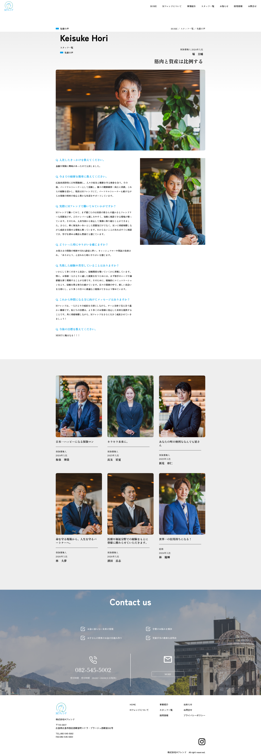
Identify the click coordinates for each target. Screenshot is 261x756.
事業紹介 (191, 6)
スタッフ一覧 (207, 6)
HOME (153, 6)
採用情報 (238, 6)
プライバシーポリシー (194, 715)
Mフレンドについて (172, 6)
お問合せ (252, 6)
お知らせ (224, 6)
